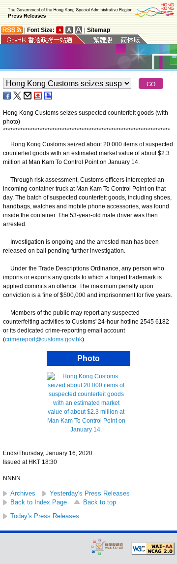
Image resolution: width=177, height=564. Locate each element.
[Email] (28, 96)
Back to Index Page (38, 502)
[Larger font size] (69, 29)
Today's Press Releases (44, 516)
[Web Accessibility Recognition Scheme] (107, 546)
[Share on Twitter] (17, 96)
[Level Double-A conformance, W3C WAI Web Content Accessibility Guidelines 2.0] (153, 548)
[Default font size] (60, 29)
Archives (22, 493)
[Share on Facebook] (7, 96)
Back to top (99, 502)
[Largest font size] (79, 29)
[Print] (48, 96)
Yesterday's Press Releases (90, 493)
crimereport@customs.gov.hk (43, 339)
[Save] (38, 96)
